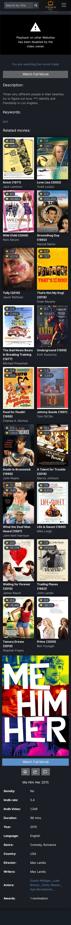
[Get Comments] (45, 771)
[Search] (36, 5)
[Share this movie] (35, 771)
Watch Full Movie (36, 762)
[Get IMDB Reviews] (25, 771)
